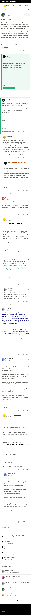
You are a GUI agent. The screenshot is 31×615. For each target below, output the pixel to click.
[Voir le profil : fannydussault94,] (3, 571)
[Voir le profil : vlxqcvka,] (3, 589)
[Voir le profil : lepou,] (3, 577)
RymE (7, 56)
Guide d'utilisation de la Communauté (15, 252)
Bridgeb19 (11, 223)
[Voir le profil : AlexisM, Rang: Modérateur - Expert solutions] (5, 163)
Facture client (9, 570)
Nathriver (8, 14)
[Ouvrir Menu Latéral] (2, 5)
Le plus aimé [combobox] (25, 95)
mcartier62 (8, 309)
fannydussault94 (16, 572)
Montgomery (13, 554)
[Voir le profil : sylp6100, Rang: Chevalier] (5, 289)
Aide (28, 607)
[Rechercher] (16, 6)
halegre (7, 198)
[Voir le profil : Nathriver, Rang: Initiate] (3, 15)
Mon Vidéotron (6, 9)
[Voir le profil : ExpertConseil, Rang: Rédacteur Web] (4, 219)
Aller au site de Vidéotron (7, 1)
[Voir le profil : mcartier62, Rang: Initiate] (3, 309)
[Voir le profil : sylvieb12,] (3, 594)
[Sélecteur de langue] (12, 5)
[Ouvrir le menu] (29, 10)
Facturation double (9, 557)
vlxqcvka (14, 590)
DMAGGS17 (8, 358)
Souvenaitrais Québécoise (12, 576)
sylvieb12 (14, 595)
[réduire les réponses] (15, 98)
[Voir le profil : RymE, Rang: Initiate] (3, 100)
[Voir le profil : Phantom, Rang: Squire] (4, 137)
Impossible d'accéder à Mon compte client (17, 582)
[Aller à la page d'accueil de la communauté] (7, 5)
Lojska (12, 538)
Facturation (7, 541)
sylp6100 (10, 288)
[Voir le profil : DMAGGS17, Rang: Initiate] (3, 359)
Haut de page (20, 607)
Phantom (8, 136)
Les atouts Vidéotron (11, 594)
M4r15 (11, 559)
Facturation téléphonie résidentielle (14, 536)
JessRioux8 (14, 584)
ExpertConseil (9, 219)
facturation (7, 547)
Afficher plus (8, 194)
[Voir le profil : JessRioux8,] (3, 583)
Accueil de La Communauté (8, 607)
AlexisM (9, 162)
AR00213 (12, 543)
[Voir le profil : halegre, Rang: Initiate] (3, 198)
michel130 (13, 548)
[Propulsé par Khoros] (15, 611)
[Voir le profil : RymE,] (4, 56)
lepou (13, 578)
